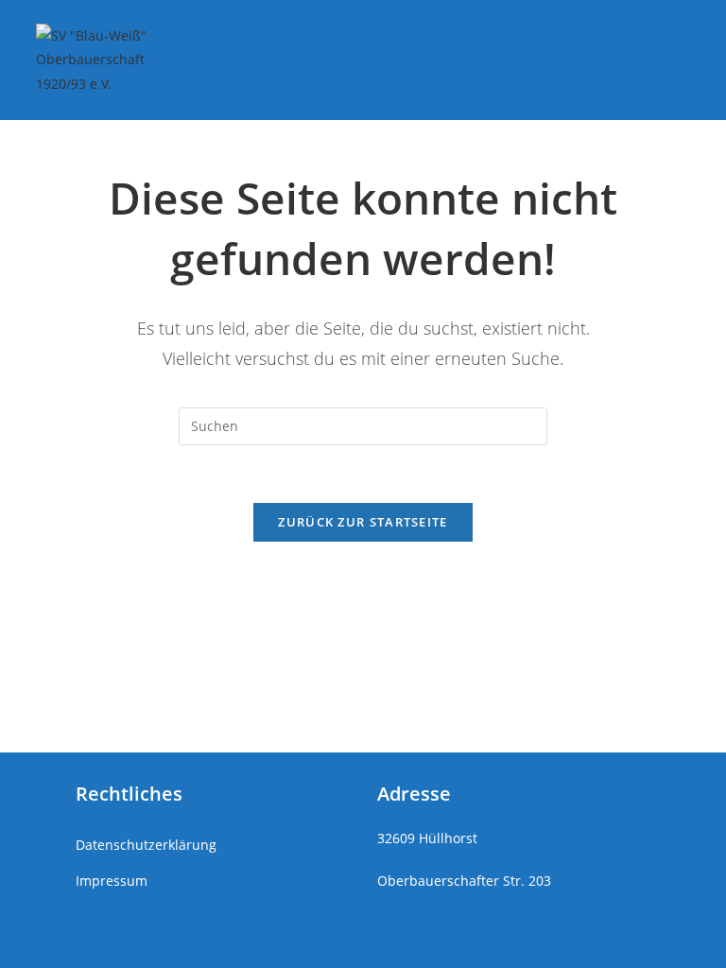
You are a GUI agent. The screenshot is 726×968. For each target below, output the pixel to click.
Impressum (111, 881)
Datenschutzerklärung (146, 845)
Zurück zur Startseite (362, 521)
